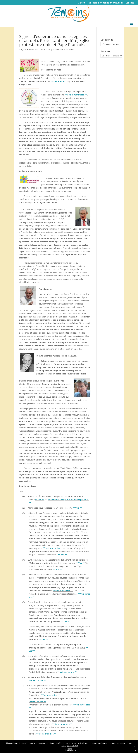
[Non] (134, 746)
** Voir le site (58, 81)
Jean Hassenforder (31, 49)
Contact (129, 3)
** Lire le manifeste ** (76, 94)
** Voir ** (39, 499)
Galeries (82, 3)
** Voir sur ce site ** (53, 548)
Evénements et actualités (63, 49)
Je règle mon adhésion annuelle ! (106, 3)
